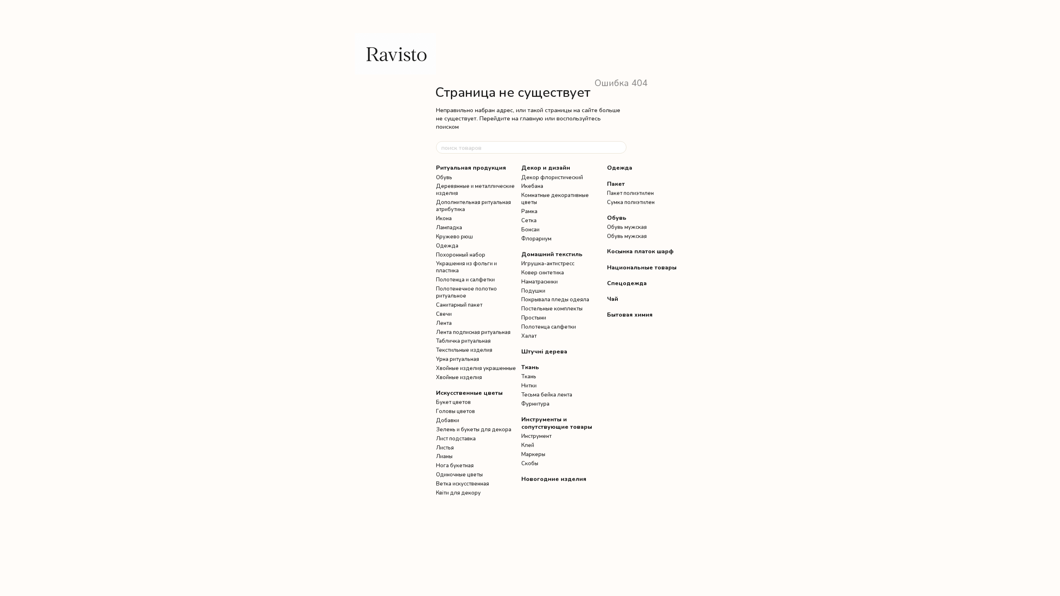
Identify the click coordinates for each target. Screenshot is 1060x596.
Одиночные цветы (459, 474)
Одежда (447, 245)
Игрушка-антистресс (547, 263)
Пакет (616, 183)
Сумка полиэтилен (631, 202)
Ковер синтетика (542, 272)
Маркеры (533, 454)
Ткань (530, 366)
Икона (444, 218)
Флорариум (536, 238)
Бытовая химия (630, 314)
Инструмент (536, 436)
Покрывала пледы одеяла (555, 299)
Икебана (532, 186)
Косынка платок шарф (640, 251)
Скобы (529, 463)
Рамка (529, 211)
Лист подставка (456, 438)
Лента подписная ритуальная (473, 332)
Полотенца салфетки (548, 326)
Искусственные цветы (469, 392)
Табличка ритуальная (463, 340)
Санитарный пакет (459, 304)
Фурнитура (535, 403)
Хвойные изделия (459, 377)
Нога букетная (455, 465)
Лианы (444, 456)
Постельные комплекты (552, 308)
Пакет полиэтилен (630, 193)
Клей (527, 445)
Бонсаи (530, 229)
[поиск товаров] (619, 147)
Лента (444, 323)
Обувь (444, 177)
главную (531, 118)
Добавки (447, 420)
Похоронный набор (460, 254)
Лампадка (449, 227)
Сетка (529, 220)
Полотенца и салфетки (465, 279)
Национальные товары (642, 267)
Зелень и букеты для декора (473, 429)
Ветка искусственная (462, 483)
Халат (529, 335)
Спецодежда (627, 282)
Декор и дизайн (545, 167)
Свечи (444, 313)
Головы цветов (455, 411)
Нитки (529, 385)
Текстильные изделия (464, 349)
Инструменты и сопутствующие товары (556, 423)
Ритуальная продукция (471, 167)
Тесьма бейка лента (546, 394)
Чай (612, 298)
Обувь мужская (627, 226)
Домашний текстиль (552, 253)
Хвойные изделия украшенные (476, 368)
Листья (445, 447)
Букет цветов (453, 402)
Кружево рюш (454, 236)
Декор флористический (552, 177)
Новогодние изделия (553, 478)
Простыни (533, 317)
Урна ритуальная (457, 359)
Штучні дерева (544, 351)
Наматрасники (539, 281)
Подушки (533, 290)
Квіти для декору (458, 492)
